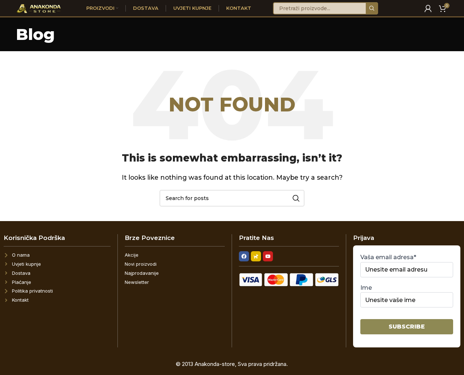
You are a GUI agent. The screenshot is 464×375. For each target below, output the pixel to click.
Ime (366, 287)
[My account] (428, 8)
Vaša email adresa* (388, 257)
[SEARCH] (372, 8)
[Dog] (256, 256)
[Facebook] (244, 256)
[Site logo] (39, 7)
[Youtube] (268, 256)
